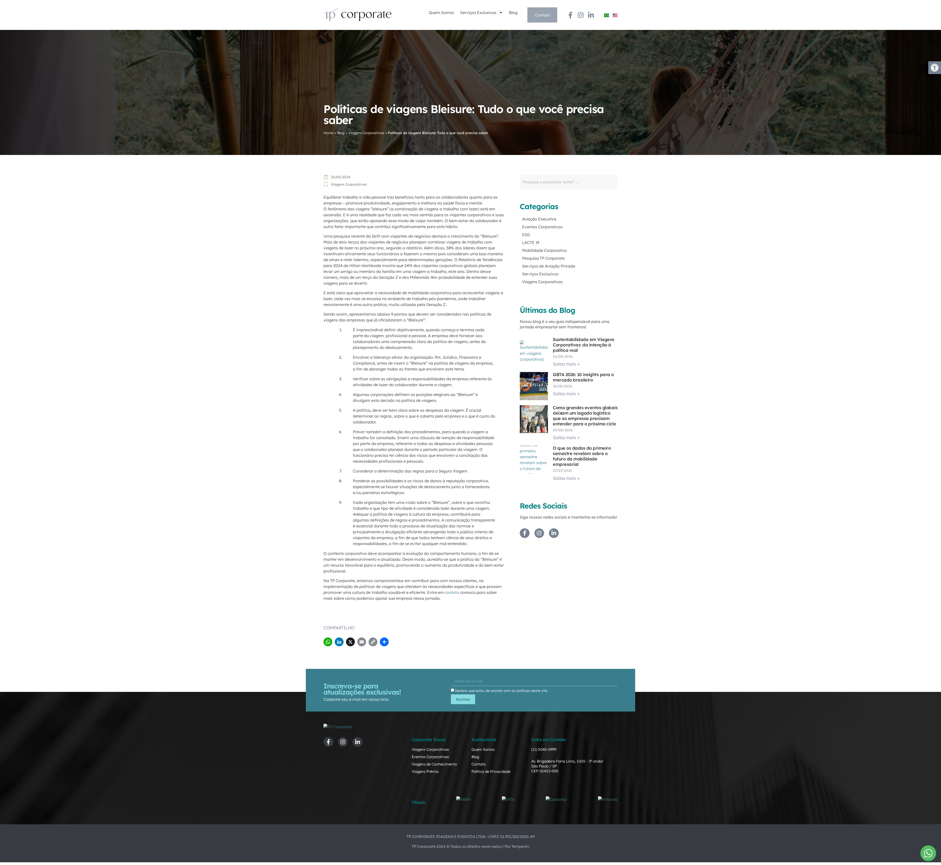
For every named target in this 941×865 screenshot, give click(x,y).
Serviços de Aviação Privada (548, 266)
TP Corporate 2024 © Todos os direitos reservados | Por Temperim (470, 846)
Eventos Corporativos (542, 226)
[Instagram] (580, 15)
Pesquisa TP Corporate (543, 258)
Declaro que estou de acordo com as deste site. (501, 690)
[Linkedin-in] (591, 15)
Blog (513, 12)
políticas (523, 690)
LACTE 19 (530, 242)
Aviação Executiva (539, 218)
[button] (934, 67)
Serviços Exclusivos (478, 12)
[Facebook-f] (570, 15)
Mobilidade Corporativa (544, 250)
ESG (526, 234)
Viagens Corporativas (366, 133)
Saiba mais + (566, 364)
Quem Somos (441, 12)
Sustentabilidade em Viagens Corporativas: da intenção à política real (583, 345)
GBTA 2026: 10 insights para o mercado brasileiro (583, 377)
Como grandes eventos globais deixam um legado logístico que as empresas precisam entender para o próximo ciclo (585, 416)
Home (328, 133)
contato (452, 592)
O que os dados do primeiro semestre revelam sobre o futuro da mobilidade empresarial (582, 456)
